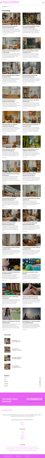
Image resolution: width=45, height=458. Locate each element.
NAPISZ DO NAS (34, 399)
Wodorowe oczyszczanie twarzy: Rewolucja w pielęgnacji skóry (22, 447)
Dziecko (6, 381)
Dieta (5, 377)
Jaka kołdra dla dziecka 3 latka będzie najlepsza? (17, 358)
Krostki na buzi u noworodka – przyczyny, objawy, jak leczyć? (17, 349)
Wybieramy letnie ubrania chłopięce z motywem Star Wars (22, 450)
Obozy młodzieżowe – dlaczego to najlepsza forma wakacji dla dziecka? (22, 448)
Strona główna (4, 6)
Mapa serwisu (18, 456)
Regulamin (27, 456)
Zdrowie (6, 385)
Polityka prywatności (8, 456)
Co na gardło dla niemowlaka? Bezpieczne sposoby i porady (17, 366)
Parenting (6, 383)
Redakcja (22, 422)
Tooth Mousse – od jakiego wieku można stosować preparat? (16, 341)
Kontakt (22, 424)
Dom (5, 379)
